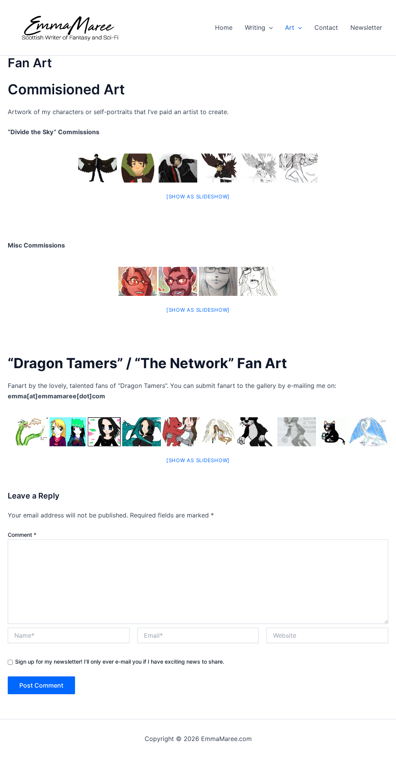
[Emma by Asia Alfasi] (218, 281)
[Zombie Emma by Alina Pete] (258, 281)
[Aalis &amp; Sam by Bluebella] (141, 431)
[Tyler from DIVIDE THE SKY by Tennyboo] (218, 168)
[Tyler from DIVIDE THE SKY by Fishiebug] (178, 168)
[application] (269, 27)
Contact (326, 27)
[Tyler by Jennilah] (97, 168)
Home (223, 27)
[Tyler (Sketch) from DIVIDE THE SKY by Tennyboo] (258, 168)
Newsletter (366, 27)
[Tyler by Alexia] (137, 168)
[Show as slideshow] (198, 196)
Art (289, 27)
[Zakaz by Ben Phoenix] (28, 431)
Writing (255, 27)
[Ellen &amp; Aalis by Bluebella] (68, 431)
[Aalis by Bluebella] (104, 431)
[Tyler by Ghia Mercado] (298, 168)
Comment (22, 534)
